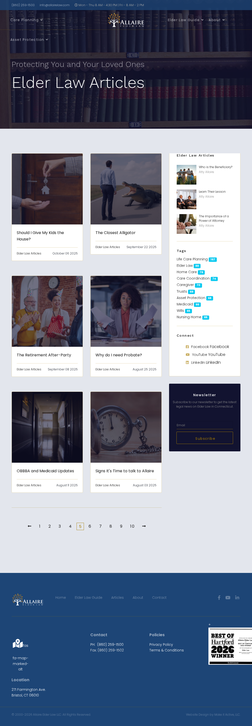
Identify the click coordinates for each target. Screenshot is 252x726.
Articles (117, 597)
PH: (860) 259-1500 (107, 644)
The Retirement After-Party (44, 355)
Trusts (182, 291)
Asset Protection (27, 39)
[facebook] (219, 598)
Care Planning (24, 19)
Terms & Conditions (166, 650)
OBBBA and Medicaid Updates (45, 471)
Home (60, 597)
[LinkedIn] (237, 598)
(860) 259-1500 (23, 5)
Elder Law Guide (184, 19)
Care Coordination (193, 278)
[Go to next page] (142, 526)
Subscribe (204, 438)
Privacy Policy (161, 644)
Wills (180, 310)
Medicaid (185, 304)
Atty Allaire (206, 172)
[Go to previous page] (28, 526)
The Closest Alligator (115, 233)
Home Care (187, 271)
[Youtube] (227, 598)
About (215, 19)
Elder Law (185, 265)
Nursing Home (189, 317)
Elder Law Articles (29, 253)
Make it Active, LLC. (227, 714)
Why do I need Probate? (118, 355)
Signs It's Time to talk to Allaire (124, 471)
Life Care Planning (192, 259)
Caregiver (185, 284)
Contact (159, 597)
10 (131, 526)
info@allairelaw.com (55, 5)
